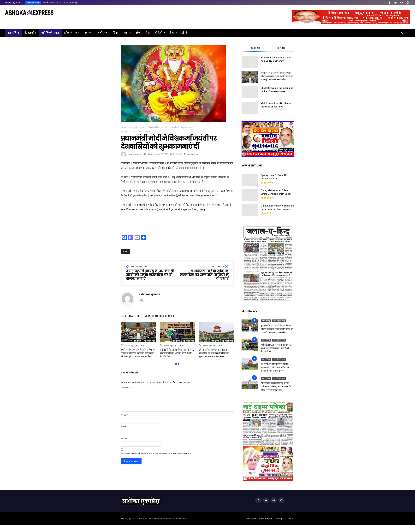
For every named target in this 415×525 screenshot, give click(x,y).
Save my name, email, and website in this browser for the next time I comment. (156, 453)
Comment (126, 387)
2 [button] (178, 364)
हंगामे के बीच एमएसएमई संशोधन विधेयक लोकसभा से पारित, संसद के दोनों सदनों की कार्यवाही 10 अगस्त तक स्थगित (138, 353)
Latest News (250, 518)
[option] (138, 340)
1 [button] (176, 364)
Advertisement (265, 518)
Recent (281, 48)
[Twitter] (395, 2)
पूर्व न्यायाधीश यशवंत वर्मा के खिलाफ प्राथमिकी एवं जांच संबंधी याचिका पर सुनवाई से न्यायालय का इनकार (214, 353)
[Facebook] (389, 2)
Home (123, 127)
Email (124, 426)
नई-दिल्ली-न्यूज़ (136, 131)
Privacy (278, 518)
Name (124, 415)
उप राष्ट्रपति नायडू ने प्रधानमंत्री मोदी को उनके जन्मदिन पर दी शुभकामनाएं (150, 273)
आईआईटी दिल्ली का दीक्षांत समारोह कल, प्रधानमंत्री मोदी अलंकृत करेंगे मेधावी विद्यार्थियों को (177, 353)
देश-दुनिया (134, 127)
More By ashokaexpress (159, 316)
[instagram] (407, 2)
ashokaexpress (135, 154)
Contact (289, 518)
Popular (255, 48)
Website (124, 438)
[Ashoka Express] (29, 10)
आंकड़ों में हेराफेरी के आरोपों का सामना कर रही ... (60, 2)
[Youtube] (401, 2)
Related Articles (131, 316)
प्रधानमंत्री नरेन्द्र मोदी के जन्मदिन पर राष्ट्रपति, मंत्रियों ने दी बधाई (204, 273)
